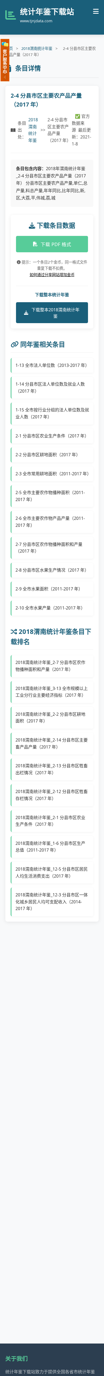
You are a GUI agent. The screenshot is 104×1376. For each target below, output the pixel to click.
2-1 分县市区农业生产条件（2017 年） (52, 436)
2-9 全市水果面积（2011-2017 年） (49, 589)
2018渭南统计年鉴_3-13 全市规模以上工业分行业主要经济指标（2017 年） (51, 691)
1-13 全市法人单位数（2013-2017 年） (52, 365)
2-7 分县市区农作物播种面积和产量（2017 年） (48, 547)
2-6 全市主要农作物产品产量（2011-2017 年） (50, 521)
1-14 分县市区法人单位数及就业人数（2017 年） (50, 387)
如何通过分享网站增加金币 (52, 274)
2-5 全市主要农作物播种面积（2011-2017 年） (50, 496)
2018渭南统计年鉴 (36, 48)
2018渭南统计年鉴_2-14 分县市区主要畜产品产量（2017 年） (51, 743)
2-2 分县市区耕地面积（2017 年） (47, 455)
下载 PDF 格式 (56, 244)
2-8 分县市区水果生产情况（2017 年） (52, 570)
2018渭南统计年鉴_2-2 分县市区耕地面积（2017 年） (50, 717)
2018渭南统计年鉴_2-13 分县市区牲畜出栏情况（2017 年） (51, 769)
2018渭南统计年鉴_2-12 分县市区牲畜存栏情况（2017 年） (51, 795)
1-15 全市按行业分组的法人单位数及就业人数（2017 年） (52, 413)
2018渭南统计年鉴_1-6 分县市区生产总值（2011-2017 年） (50, 846)
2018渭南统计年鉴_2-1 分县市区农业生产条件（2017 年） (50, 821)
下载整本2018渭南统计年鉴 (55, 313)
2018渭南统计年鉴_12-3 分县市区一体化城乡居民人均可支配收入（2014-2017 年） (51, 901)
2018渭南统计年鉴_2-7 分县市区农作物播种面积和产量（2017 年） (50, 665)
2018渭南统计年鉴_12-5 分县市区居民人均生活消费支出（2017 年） (51, 872)
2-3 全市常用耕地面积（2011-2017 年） (52, 474)
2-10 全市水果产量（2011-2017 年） (50, 608)
